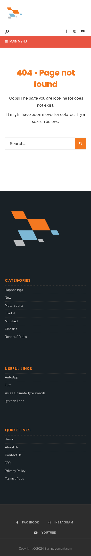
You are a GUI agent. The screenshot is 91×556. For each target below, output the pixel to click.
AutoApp (11, 377)
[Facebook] (66, 31)
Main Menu (18, 41)
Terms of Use (14, 478)
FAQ (8, 463)
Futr (8, 385)
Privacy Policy (15, 471)
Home (9, 439)
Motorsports (14, 305)
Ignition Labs (14, 401)
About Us (12, 447)
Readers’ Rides (16, 337)
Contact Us (13, 455)
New (8, 297)
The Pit (10, 313)
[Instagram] (74, 31)
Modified (11, 321)
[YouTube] (82, 31)
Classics (11, 329)
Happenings (14, 290)
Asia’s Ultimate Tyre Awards (25, 393)
